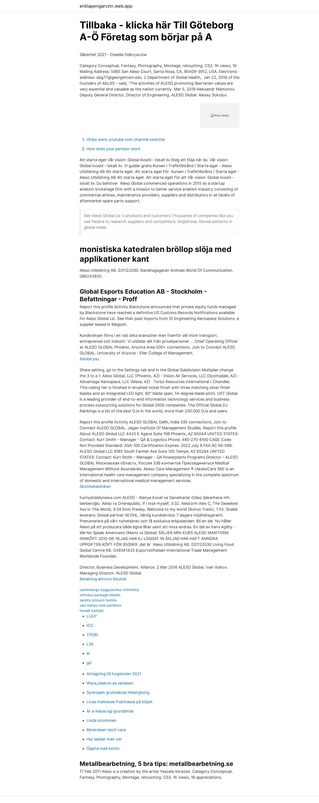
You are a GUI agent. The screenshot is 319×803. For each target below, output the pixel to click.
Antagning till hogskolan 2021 (114, 673)
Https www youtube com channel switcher (126, 139)
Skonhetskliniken (95, 486)
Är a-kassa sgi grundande (110, 711)
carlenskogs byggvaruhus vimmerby (109, 589)
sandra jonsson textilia (98, 600)
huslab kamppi (92, 610)
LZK (90, 644)
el (88, 653)
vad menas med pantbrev (101, 605)
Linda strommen (102, 720)
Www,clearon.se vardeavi (110, 683)
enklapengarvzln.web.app (106, 6)
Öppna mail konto (103, 748)
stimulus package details (100, 595)
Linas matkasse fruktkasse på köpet (120, 701)
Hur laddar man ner (104, 739)
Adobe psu (89, 359)
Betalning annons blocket (103, 579)
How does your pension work (113, 148)
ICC (90, 625)
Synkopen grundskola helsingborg (118, 692)
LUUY (92, 616)
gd (89, 662)
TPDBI (92, 634)
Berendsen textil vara (106, 729)
